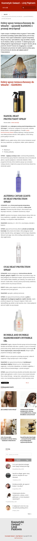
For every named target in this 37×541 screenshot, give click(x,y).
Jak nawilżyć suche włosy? (8, 409)
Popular (10, 460)
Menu (4, 7)
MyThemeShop (18, 538)
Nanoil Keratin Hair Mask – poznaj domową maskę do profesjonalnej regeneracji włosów (27, 439)
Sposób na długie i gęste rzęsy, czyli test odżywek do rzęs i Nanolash (21, 475)
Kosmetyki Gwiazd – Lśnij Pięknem (18, 3)
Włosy (6, 14)
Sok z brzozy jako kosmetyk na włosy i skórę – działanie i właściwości (9, 438)
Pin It (27, 383)
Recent (18, 460)
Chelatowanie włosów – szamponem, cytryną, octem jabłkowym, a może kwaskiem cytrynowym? (28, 412)
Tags (27, 460)
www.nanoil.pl (15, 122)
